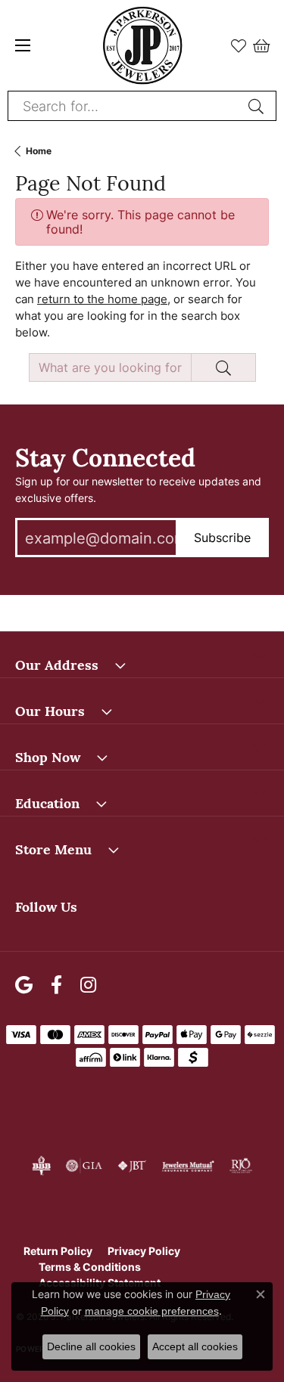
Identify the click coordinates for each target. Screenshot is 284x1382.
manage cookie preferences (152, 1311)
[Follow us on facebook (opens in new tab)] (56, 985)
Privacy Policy (144, 1251)
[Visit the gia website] (84, 1165)
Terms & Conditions (90, 1267)
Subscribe (222, 537)
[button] (238, 45)
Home (38, 150)
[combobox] (125, 105)
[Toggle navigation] (23, 45)
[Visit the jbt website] (131, 1165)
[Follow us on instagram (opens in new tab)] (88, 985)
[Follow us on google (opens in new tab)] (24, 985)
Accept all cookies (195, 1346)
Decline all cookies (91, 1346)
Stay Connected (105, 455)
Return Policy (57, 1251)
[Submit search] (258, 105)
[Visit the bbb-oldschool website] (41, 1165)
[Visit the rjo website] (240, 1165)
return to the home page (102, 299)
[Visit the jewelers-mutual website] (188, 1165)
